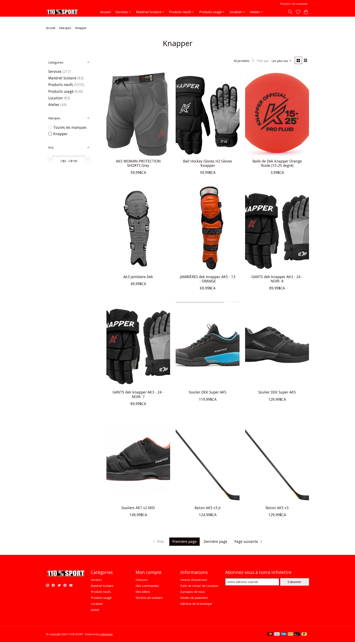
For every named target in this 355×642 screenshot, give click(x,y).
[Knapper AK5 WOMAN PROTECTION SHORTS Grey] (138, 113)
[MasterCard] (270, 634)
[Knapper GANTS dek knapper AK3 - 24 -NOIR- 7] (138, 344)
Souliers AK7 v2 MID (138, 507)
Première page (184, 541)
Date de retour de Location (199, 586)
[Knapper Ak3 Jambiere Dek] (138, 228)
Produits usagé (61, 91)
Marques (65, 28)
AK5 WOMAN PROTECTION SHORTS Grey (138, 163)
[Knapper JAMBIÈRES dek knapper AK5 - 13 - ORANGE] (207, 228)
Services (54, 71)
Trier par (262, 61)
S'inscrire (142, 580)
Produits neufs (60, 84)
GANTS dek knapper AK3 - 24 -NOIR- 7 (138, 394)
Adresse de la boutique (196, 603)
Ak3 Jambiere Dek (138, 276)
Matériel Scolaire (62, 77)
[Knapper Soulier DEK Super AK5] (207, 344)
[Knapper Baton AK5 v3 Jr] (207, 459)
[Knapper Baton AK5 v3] (277, 459)
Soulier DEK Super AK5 (207, 392)
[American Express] (283, 634)
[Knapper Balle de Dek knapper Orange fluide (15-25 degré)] (277, 113)
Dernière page (215, 541)
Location (56, 97)
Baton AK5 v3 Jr (208, 507)
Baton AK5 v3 (277, 507)
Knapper (60, 133)
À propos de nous (192, 592)
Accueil (105, 12)
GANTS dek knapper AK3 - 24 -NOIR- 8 (277, 278)
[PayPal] (290, 634)
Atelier (53, 104)
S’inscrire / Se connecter (294, 4)
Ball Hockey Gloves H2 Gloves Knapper (207, 163)
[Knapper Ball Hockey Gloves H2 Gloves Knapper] (207, 113)
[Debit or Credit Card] (297, 634)
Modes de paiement (194, 598)
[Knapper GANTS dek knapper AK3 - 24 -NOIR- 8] (277, 228)
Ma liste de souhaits (149, 598)
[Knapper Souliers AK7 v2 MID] (138, 459)
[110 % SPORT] (62, 12)
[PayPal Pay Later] (304, 634)
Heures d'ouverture (193, 580)
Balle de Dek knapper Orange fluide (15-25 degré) (277, 163)
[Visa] (277, 634)
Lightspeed (106, 634)
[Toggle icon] (290, 12)
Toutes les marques (69, 127)
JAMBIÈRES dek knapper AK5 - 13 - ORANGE (207, 278)
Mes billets (143, 592)
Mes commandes (147, 586)
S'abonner (294, 582)
